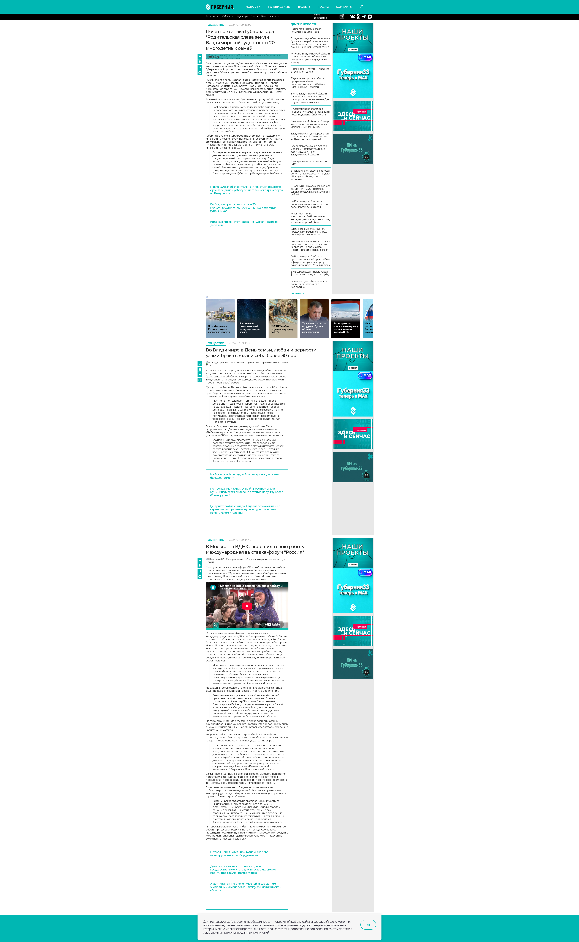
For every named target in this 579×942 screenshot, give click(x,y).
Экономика (212, 16)
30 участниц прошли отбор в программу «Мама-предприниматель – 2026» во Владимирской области (308, 82)
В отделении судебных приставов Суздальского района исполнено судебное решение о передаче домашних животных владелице (310, 42)
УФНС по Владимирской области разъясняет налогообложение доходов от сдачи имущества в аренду (310, 58)
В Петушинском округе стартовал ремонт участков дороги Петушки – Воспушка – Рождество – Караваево (310, 175)
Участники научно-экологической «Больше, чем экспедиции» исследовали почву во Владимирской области (311, 218)
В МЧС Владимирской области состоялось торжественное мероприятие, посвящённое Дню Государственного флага (310, 98)
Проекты (304, 6)
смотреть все (297, 293)
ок (368, 924)
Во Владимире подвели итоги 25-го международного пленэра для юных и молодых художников (243, 208)
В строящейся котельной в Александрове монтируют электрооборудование (239, 853)
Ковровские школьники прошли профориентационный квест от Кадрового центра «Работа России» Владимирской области (310, 245)
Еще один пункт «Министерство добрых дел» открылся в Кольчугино (309, 284)
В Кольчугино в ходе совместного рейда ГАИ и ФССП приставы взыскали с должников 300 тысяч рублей (310, 190)
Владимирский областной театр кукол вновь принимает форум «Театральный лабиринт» (310, 124)
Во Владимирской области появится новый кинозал (306, 30)
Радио (323, 6)
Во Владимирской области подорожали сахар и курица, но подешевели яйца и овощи (309, 204)
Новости (253, 6)
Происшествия (270, 16)
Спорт (254, 16)
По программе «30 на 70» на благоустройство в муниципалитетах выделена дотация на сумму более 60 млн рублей (246, 492)
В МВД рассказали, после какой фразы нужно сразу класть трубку (310, 273)
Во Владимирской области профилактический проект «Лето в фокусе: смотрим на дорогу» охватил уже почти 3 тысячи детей (310, 261)
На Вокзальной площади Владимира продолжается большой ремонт (245, 476)
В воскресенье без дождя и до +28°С (309, 163)
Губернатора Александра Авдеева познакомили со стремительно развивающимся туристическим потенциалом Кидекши (245, 509)
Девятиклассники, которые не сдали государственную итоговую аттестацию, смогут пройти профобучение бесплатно (243, 870)
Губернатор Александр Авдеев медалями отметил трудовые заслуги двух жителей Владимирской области (309, 150)
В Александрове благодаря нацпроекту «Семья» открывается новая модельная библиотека (310, 111)
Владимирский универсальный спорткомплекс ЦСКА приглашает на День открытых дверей (310, 136)
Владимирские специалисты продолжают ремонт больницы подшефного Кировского (309, 231)
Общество (228, 16)
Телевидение (278, 6)
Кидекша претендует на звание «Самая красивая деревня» (243, 223)
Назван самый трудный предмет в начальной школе (310, 70)
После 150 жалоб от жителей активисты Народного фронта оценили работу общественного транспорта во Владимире (246, 190)
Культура (242, 16)
